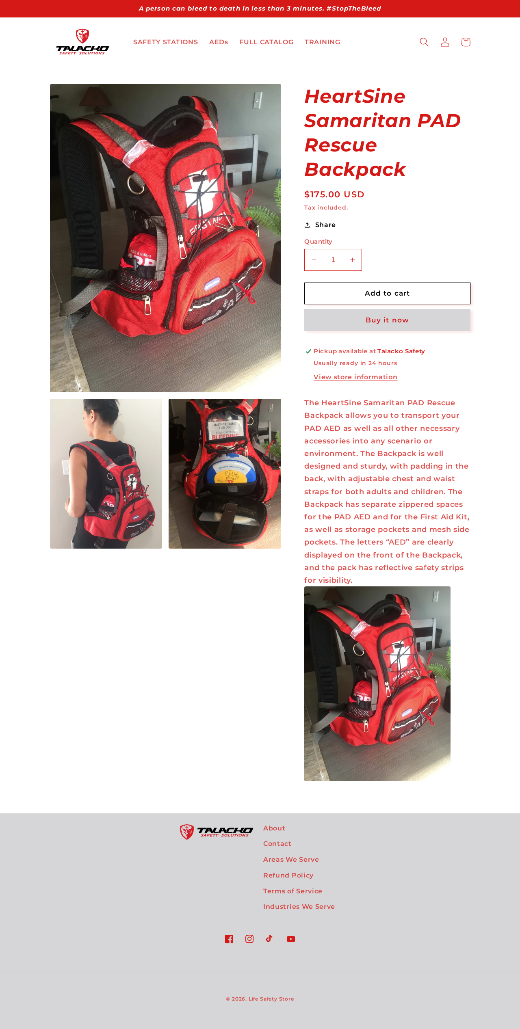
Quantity (318, 241)
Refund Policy (288, 875)
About (274, 828)
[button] (424, 42)
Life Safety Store (271, 999)
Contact (277, 843)
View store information (355, 377)
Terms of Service (293, 891)
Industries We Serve (299, 906)
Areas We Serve (291, 859)
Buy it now (388, 320)
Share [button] (325, 224)
